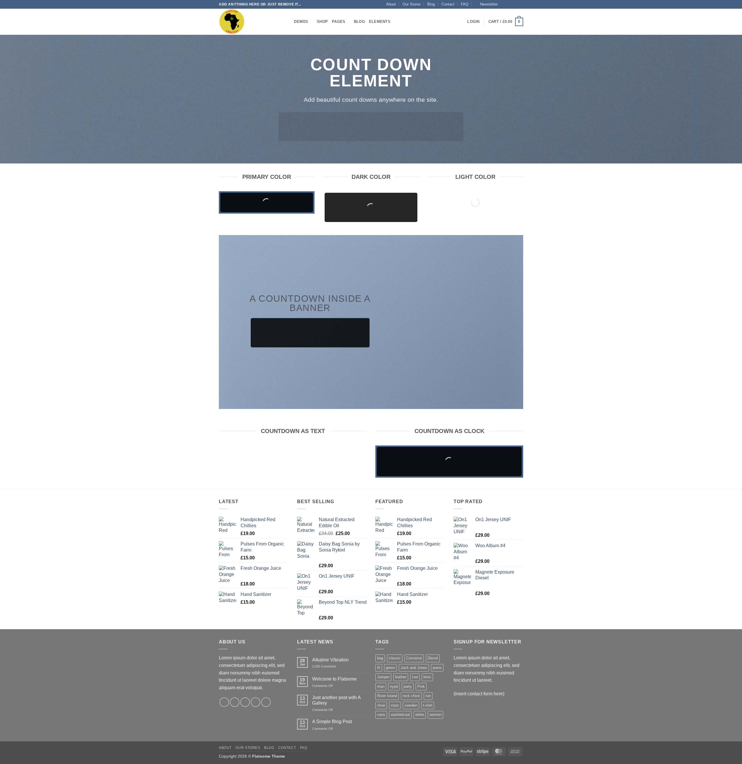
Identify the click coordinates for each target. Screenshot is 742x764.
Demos (301, 21)
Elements (379, 21)
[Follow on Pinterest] (266, 702)
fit (378, 667)
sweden (411, 705)
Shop (322, 21)
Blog (431, 4)
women (435, 714)
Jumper (383, 677)
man (380, 686)
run (428, 696)
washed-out (400, 714)
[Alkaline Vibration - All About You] (248, 22)
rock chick (411, 696)
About (391, 4)
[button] (486, 4)
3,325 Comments (330, 666)
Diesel (433, 658)
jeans (437, 667)
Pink (421, 686)
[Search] (287, 21)
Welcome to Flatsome (334, 678)
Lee (415, 677)
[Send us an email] (520, 4)
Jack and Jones (414, 667)
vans (381, 714)
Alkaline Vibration (330, 659)
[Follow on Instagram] (509, 4)
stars (395, 705)
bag (380, 658)
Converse (414, 658)
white (419, 714)
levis (427, 677)
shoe (381, 705)
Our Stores (412, 4)
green (390, 667)
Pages (338, 21)
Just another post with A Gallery (336, 700)
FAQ (464, 4)
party (407, 686)
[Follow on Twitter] (515, 4)
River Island (387, 696)
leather (400, 677)
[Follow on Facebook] (503, 4)
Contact (447, 4)
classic (395, 658)
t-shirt (427, 705)
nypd (394, 686)
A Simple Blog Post (332, 721)
